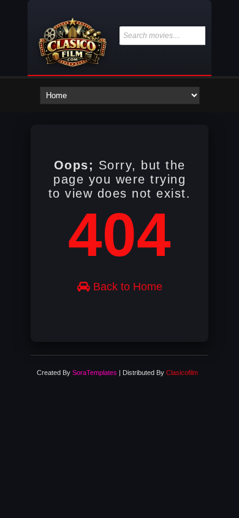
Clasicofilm (182, 372)
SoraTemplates (94, 372)
